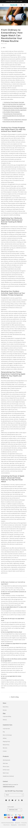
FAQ (4, 732)
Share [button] (4, 47)
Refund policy (17, 822)
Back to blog (15, 697)
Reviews (5, 710)
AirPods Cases (6, 770)
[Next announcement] (25, 1)
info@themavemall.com (9, 786)
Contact (5, 751)
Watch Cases (6, 773)
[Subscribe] (22, 795)
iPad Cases (5, 763)
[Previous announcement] (2, 1)
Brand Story (5, 707)
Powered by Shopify (10, 822)
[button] (2, 5)
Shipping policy (14, 824)
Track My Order (6, 728)
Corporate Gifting (7, 716)
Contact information (22, 824)
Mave (5, 822)
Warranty (5, 748)
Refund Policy (6, 744)
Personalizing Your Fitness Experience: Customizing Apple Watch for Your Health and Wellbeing (14, 115)
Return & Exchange (7, 735)
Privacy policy (24, 822)
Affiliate (4, 738)
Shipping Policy (6, 741)
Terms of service (6, 824)
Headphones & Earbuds (8, 776)
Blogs (4, 713)
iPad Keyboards (6, 760)
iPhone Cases (6, 766)
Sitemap (5, 719)
